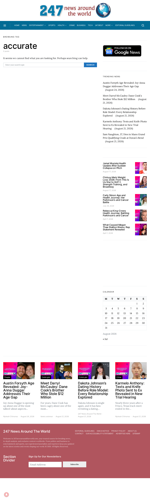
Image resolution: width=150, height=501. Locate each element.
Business (81, 25)
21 (131, 318)
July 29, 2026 (108, 206)
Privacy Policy (118, 431)
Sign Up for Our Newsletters (45, 458)
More (107, 25)
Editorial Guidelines (125, 25)
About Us (132, 431)
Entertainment (36, 25)
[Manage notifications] (6, 494)
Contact (79, 433)
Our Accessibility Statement (100, 433)
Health (61, 25)
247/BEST (99, 25)
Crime (72, 25)
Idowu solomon (47, 416)
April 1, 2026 (108, 233)
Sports (51, 25)
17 (106, 318)
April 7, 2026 (108, 219)
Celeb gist (46, 377)
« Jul (105, 339)
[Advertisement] (125, 263)
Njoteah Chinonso (10, 416)
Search (90, 65)
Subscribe (74, 464)
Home (16, 25)
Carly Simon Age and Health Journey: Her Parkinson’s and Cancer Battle (116, 199)
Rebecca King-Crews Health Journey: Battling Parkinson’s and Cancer (116, 213)
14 (131, 313)
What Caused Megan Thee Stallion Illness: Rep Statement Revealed (116, 227)
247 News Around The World (89, 414)
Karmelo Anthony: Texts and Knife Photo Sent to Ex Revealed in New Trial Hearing (125, 125)
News (24, 25)
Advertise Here (123, 433)
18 (112, 318)
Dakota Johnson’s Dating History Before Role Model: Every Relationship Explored (124, 112)
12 (118, 313)
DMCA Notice (103, 431)
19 (118, 318)
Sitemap (136, 433)
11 (112, 313)
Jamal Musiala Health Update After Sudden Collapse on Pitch (114, 165)
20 (124, 318)
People (7, 377)
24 (106, 322)
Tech (90, 25)
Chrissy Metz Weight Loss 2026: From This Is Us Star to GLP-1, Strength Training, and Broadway (116, 182)
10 (106, 313)
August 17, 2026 (109, 171)
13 (124, 313)
